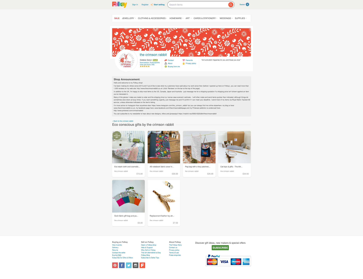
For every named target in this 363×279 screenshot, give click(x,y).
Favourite (189, 60)
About (170, 63)
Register (145, 4)
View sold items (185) (147, 65)
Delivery (115, 247)
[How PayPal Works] (228, 267)
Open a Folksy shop (148, 245)
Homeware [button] (176, 18)
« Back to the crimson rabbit (122, 121)
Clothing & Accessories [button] (151, 18)
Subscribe (220, 248)
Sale (117, 18)
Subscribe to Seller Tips (150, 257)
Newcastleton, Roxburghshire (150, 63)
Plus (155, 60)
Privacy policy (191, 63)
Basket (244, 4)
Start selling (159, 4)
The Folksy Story (175, 245)
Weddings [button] (225, 18)
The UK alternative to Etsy (151, 252)
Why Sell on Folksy (148, 250)
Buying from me (174, 66)
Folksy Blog (145, 255)
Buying (116, 255)
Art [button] (188, 18)
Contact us (173, 247)
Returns (115, 250)
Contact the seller (118, 252)
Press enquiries (175, 255)
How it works (117, 245)
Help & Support (147, 247)
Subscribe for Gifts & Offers (122, 257)
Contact (171, 60)
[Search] (230, 4)
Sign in (135, 4)
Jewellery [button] (128, 18)
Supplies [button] (240, 18)
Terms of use (174, 252)
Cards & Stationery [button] (205, 18)
